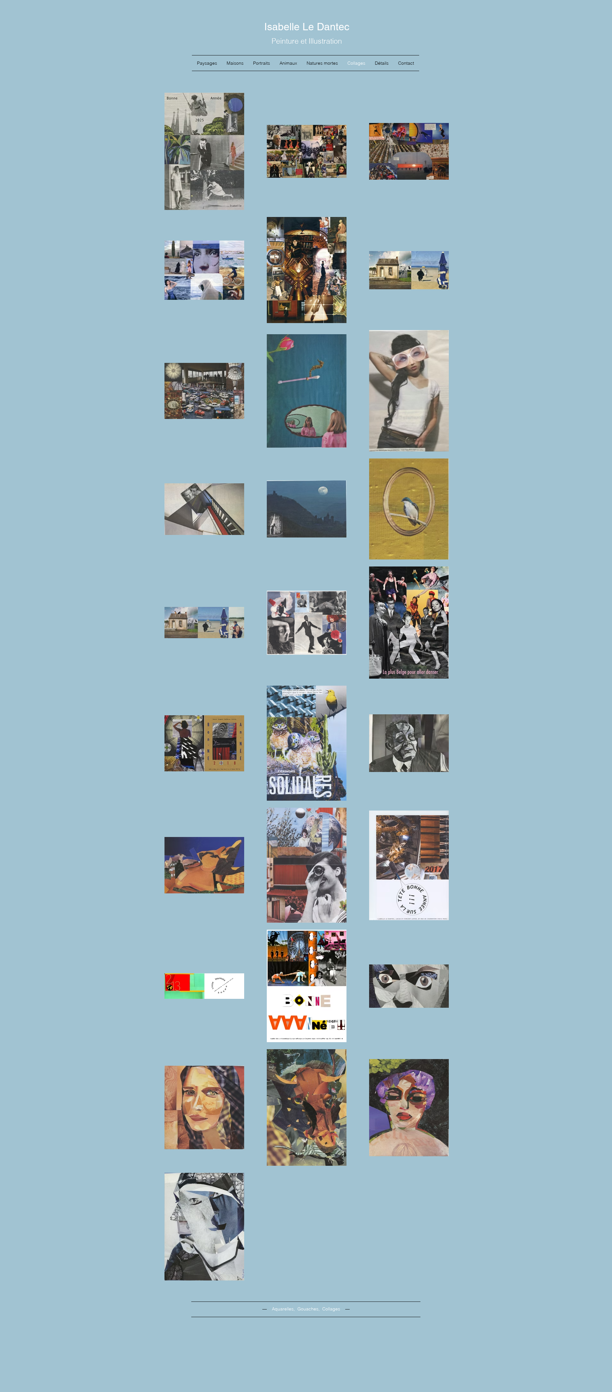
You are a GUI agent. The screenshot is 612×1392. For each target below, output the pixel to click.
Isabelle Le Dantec (306, 26)
